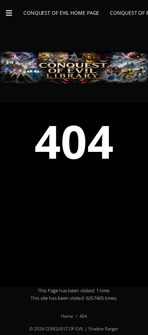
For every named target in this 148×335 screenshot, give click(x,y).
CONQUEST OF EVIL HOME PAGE (61, 12)
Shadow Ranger (103, 329)
